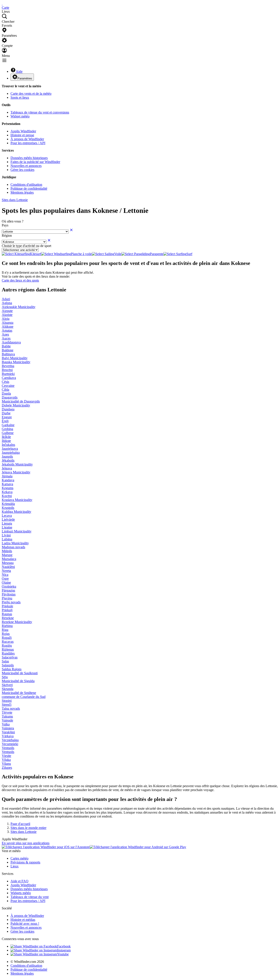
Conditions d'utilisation (26, 184)
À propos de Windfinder (27, 139)
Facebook (64, 946)
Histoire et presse (22, 135)
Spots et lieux (19, 97)
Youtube (63, 954)
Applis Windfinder (23, 131)
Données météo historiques (29, 158)
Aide (19, 71)
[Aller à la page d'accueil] (2, 3)
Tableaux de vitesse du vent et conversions (39, 112)
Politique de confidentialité (28, 188)
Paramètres (25, 78)
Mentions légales (22, 192)
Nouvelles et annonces (26, 166)
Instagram (64, 950)
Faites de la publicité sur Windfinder (35, 162)
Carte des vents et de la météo (30, 93)
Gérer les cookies (22, 170)
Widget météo (20, 116)
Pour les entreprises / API (27, 143)
